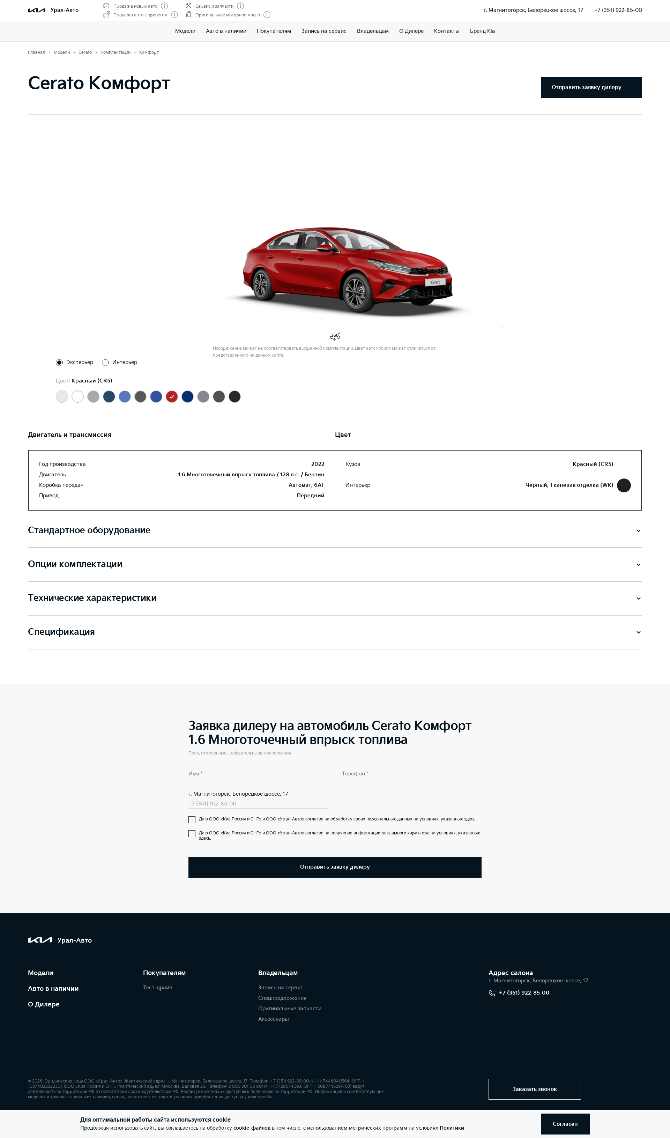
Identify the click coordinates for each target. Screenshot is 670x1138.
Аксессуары (273, 1019)
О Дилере (411, 31)
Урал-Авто (65, 10)
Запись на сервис (324, 31)
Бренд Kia (482, 31)
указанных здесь (458, 819)
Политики (452, 1128)
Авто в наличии (226, 31)
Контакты (447, 31)
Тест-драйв (157, 987)
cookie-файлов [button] (251, 1128)
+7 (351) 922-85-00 (618, 10)
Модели (185, 31)
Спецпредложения (282, 998)
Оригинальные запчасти (289, 1008)
